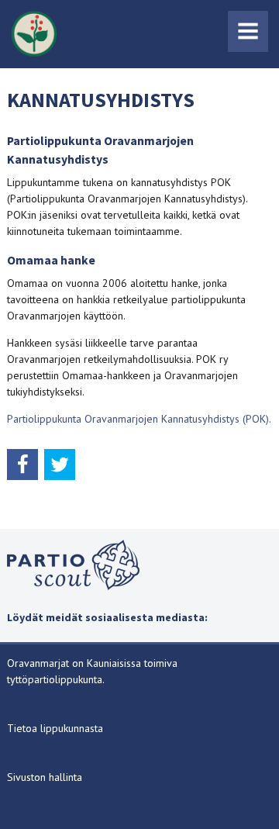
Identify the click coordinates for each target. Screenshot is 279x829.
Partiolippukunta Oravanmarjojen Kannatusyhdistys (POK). (139, 419)
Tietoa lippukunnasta (55, 728)
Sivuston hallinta (44, 777)
